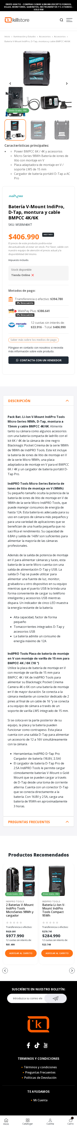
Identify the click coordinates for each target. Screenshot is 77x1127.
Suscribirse (55, 998)
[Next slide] (67, 83)
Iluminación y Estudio (24, 36)
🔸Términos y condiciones (38, 1067)
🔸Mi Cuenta (38, 1100)
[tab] (38, 401)
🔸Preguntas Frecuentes (38, 1072)
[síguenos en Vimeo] (37, 1045)
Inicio (7, 36)
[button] (21, 953)
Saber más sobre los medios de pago (33, 339)
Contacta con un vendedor (40, 360)
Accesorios (45, 36)
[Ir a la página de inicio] (17, 19)
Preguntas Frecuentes (29, 822)
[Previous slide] (10, 83)
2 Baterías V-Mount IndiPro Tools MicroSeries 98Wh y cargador (20, 910)
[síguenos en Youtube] (45, 1045)
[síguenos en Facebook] (28, 1045)
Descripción (19, 401)
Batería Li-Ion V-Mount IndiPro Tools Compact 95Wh (53, 910)
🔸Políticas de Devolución (38, 1077)
